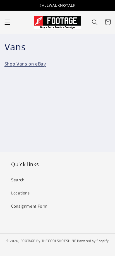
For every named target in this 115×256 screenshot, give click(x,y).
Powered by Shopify (93, 240)
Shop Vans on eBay (25, 63)
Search (18, 180)
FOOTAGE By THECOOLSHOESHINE (48, 240)
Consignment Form (29, 206)
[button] (7, 22)
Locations (20, 193)
